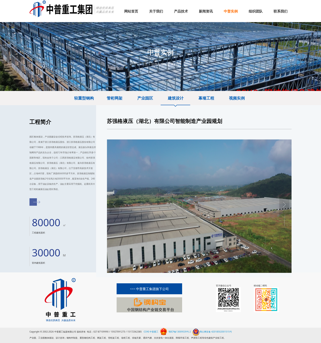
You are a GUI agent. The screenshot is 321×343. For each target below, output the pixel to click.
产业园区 (145, 98)
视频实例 (237, 98)
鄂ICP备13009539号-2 (180, 331)
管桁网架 (115, 98)
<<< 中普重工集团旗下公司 (149, 289)
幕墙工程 (206, 98)
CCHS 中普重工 (151, 331)
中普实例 (157, 64)
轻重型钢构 (84, 98)
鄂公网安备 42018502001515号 (216, 331)
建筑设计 (173, 64)
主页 (145, 64)
